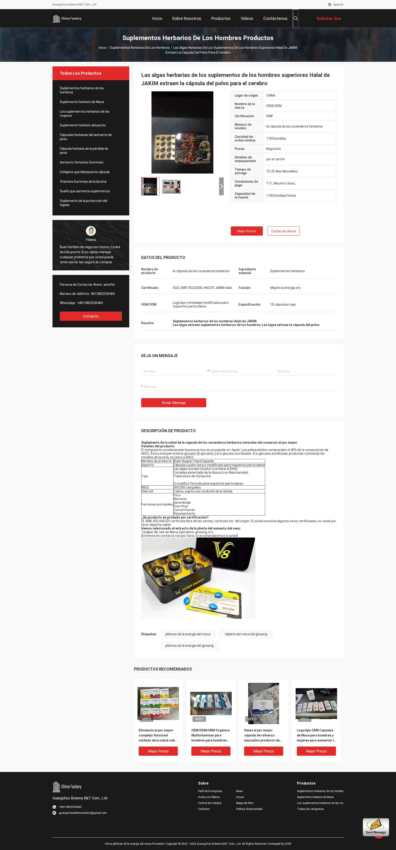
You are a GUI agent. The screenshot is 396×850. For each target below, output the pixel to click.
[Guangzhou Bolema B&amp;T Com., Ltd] (67, 18)
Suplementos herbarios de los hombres (140, 47)
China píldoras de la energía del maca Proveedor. (135, 843)
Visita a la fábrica (209, 797)
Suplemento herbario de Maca (82, 102)
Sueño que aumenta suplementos (85, 191)
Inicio (102, 47)
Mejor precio (247, 231)
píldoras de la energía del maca (187, 634)
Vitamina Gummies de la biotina (83, 181)
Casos (240, 797)
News (239, 791)
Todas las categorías (310, 809)
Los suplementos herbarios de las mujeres (85, 113)
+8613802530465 (90, 303)
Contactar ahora (283, 231)
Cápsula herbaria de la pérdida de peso (84, 151)
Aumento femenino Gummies (81, 162)
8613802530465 (103, 294)
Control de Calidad (209, 803)
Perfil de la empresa (210, 791)
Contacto (91, 316)
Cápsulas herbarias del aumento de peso (86, 137)
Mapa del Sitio (244, 803)
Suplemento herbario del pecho (83, 125)
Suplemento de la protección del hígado (83, 203)
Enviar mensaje (174, 403)
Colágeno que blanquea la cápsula (85, 172)
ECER (287, 843)
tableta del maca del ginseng (246, 634)
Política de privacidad (249, 809)
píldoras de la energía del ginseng (189, 645)
